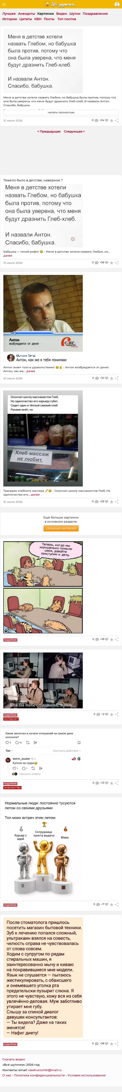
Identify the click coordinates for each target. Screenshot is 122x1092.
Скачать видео (13, 1059)
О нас (6, 1075)
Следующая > (74, 131)
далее (7, 255)
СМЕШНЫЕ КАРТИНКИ (61, 528)
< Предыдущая (49, 131)
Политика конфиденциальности (39, 1075)
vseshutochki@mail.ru (45, 1070)
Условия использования (87, 1075)
